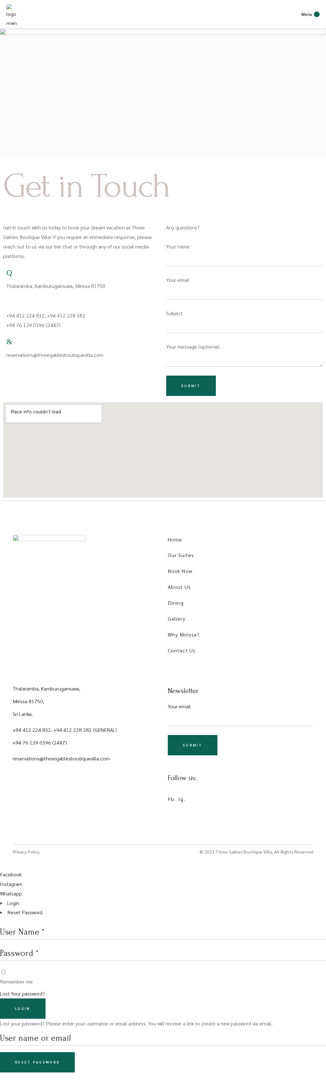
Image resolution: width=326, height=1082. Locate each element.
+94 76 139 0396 (32, 742)
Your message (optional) (193, 346)
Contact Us (181, 650)
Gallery (176, 618)
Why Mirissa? (184, 634)
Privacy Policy (26, 851)
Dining (176, 602)
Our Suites (181, 555)
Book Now (180, 571)
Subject (174, 313)
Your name (178, 246)
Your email (177, 279)
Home (175, 539)
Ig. (181, 799)
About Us (179, 586)
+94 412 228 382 (73, 729)
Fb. (172, 799)
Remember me (16, 981)
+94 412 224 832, (33, 729)
